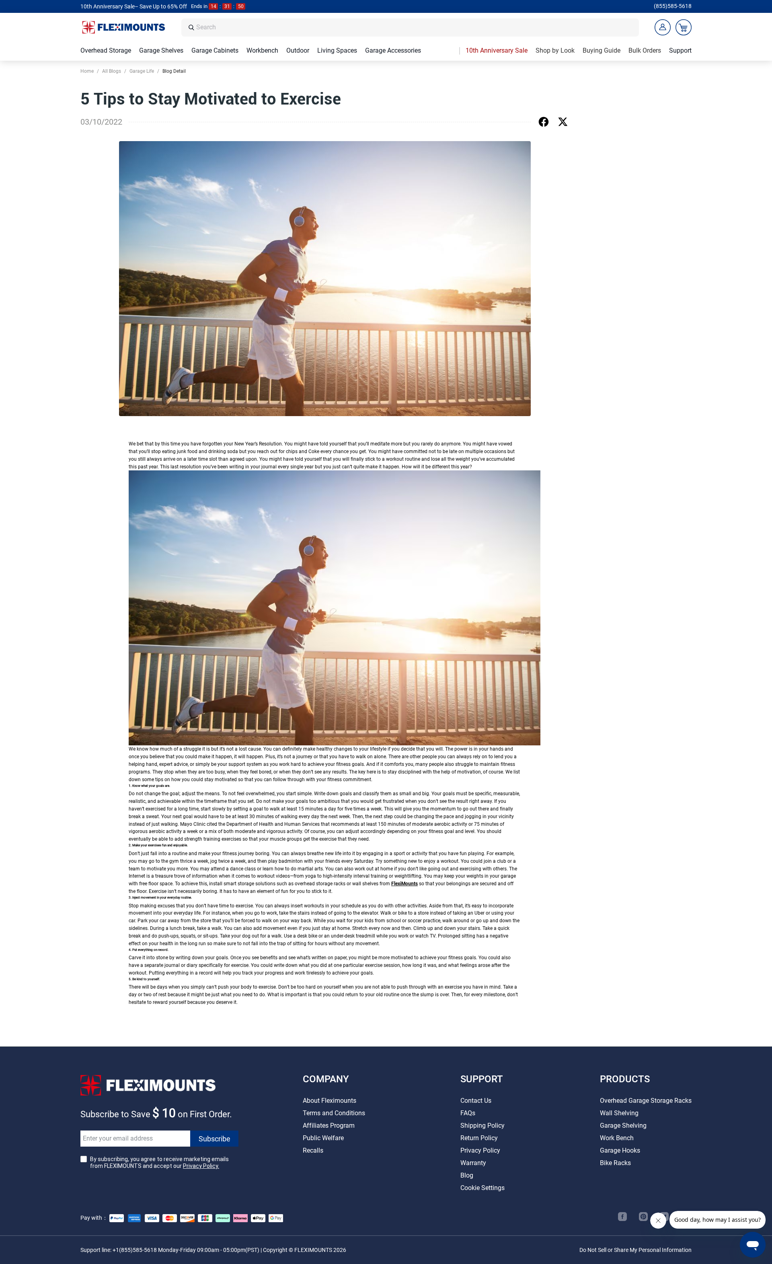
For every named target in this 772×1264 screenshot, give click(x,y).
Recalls (313, 1150)
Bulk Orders (644, 50)
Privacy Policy (480, 1150)
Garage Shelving (623, 1125)
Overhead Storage (105, 50)
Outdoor (297, 50)
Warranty (473, 1163)
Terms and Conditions (334, 1113)
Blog (466, 1175)
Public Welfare (323, 1138)
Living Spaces (337, 50)
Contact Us (475, 1100)
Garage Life (141, 71)
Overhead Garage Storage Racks (646, 1100)
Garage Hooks (620, 1150)
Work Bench (617, 1138)
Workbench (262, 50)
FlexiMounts (404, 883)
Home (87, 71)
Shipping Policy (482, 1125)
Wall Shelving (619, 1113)
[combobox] (415, 27)
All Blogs (111, 71)
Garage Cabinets (214, 50)
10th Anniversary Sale (497, 50)
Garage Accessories (393, 50)
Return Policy (479, 1138)
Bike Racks (615, 1163)
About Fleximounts (329, 1100)
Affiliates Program (329, 1125)
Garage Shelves (161, 50)
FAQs (467, 1113)
